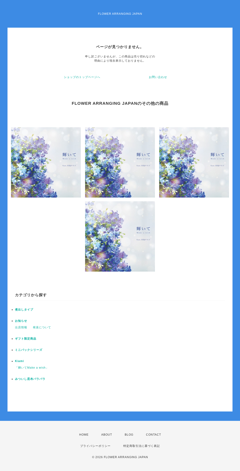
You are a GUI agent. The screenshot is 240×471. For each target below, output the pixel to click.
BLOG (129, 434)
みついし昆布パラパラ (30, 379)
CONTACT (153, 434)
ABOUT (106, 434)
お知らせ (21, 320)
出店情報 (21, 327)
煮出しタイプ (24, 309)
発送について (42, 327)
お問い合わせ (158, 77)
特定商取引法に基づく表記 (141, 446)
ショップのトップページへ (82, 77)
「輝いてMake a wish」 (32, 367)
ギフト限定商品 (25, 338)
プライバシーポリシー (95, 446)
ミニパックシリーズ (28, 349)
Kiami (19, 361)
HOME (84, 434)
